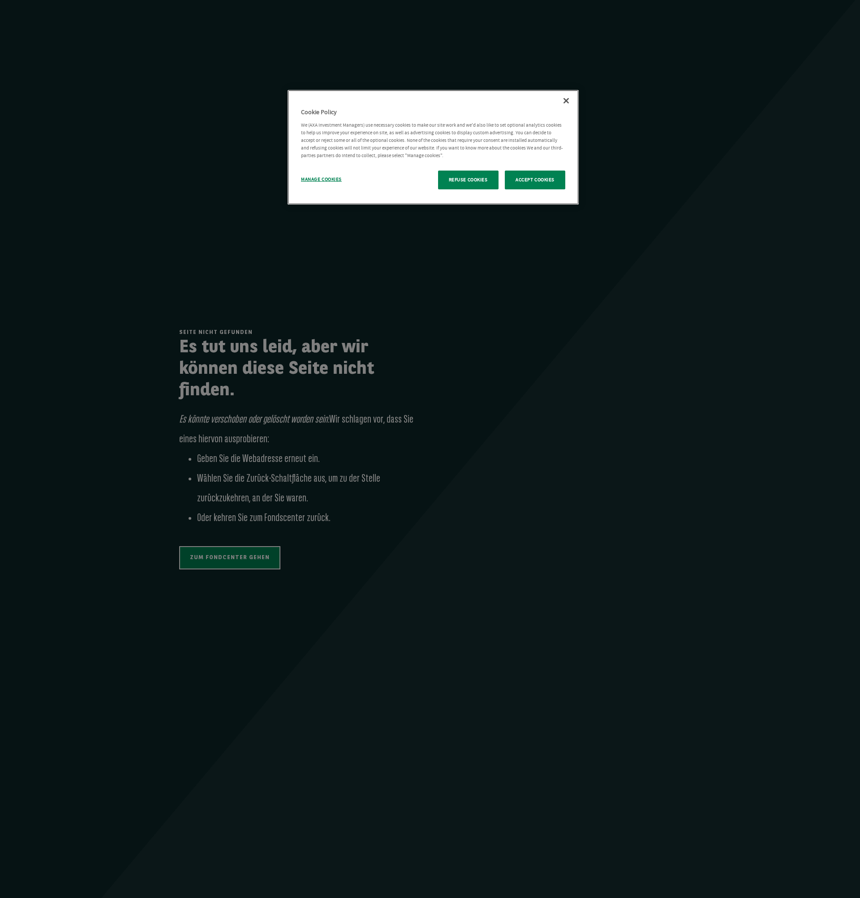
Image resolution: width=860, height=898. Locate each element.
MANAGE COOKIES (321, 179)
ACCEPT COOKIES (535, 179)
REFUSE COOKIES (468, 179)
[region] (433, 147)
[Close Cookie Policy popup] (566, 101)
